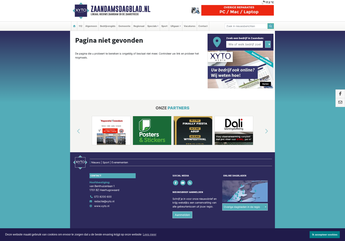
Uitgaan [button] (175, 26)
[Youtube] (183, 182)
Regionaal (139, 26)
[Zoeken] (271, 26)
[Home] (74, 26)
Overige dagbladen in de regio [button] (242, 206)
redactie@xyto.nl (104, 201)
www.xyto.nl (101, 205)
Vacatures (189, 26)
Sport (164, 26)
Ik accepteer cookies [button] (324, 234)
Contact (203, 26)
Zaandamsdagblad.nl (120, 9)
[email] (340, 102)
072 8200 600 (103, 196)
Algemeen (91, 26)
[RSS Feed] (190, 182)
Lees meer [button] (149, 234)
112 (80, 26)
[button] (74, 131)
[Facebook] (176, 182)
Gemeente (124, 26)
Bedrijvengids (107, 26)
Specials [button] (152, 26)
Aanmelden (182, 215)
